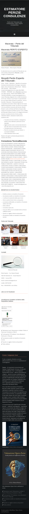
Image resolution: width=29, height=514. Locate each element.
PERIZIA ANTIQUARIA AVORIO (17, 158)
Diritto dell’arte (6, 205)
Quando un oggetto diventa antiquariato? (13, 213)
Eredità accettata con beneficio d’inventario (13, 194)
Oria (20, 510)
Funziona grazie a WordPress (8, 510)
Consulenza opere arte (8, 207)
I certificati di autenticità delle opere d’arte (13, 198)
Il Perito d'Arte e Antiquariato (16, 447)
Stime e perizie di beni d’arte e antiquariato (13, 200)
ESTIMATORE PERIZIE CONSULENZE (14, 12)
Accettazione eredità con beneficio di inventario (14, 196)
